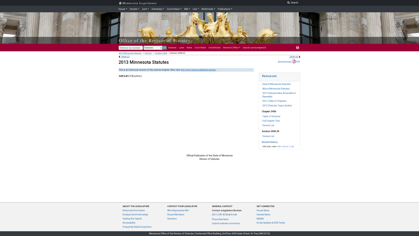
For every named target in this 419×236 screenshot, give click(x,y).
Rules (189, 47)
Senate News (263, 214)
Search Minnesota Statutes (276, 84)
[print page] (297, 47)
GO (164, 47)
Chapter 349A (161, 53)
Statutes (172, 47)
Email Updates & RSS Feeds (271, 222)
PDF (297, 61)
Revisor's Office (230, 47)
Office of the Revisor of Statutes (154, 40)
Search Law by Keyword (254, 47)
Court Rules (200, 47)
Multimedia (207, 9)
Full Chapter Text (271, 120)
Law (195, 9)
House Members (175, 214)
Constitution (215, 47)
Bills (186, 9)
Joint (144, 9)
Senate (133, 9)
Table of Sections (271, 116)
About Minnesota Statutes (276, 88)
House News (263, 210)
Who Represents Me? (178, 210)
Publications (224, 9)
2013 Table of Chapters (274, 101)
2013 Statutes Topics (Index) (277, 105)
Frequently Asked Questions (137, 227)
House (122, 9)
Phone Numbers (220, 219)
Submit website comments (226, 223)
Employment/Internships (135, 214)
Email (234, 214)
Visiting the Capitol (132, 218)
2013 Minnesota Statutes (130, 53)
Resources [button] (269, 76)
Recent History (270, 142)
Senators (172, 218)
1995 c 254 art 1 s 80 (285, 147)
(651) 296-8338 (220, 214)
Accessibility (129, 222)
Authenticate (285, 61)
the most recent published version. (198, 70)
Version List (268, 125)
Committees (173, 9)
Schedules (157, 9)
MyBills (260, 218)
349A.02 (125, 57)
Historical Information (134, 210)
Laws (181, 47)
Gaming (148, 53)
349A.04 (293, 57)
